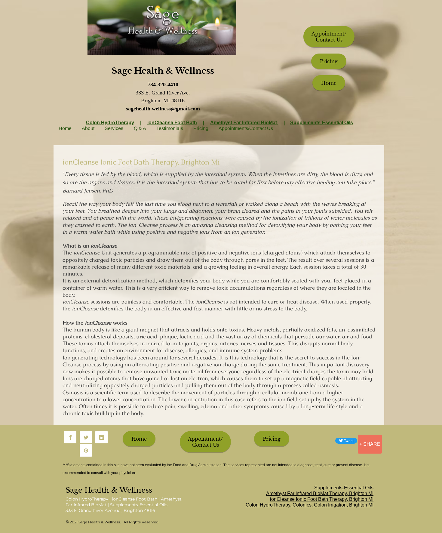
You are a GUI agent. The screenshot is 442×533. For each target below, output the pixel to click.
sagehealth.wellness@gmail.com (163, 109)
